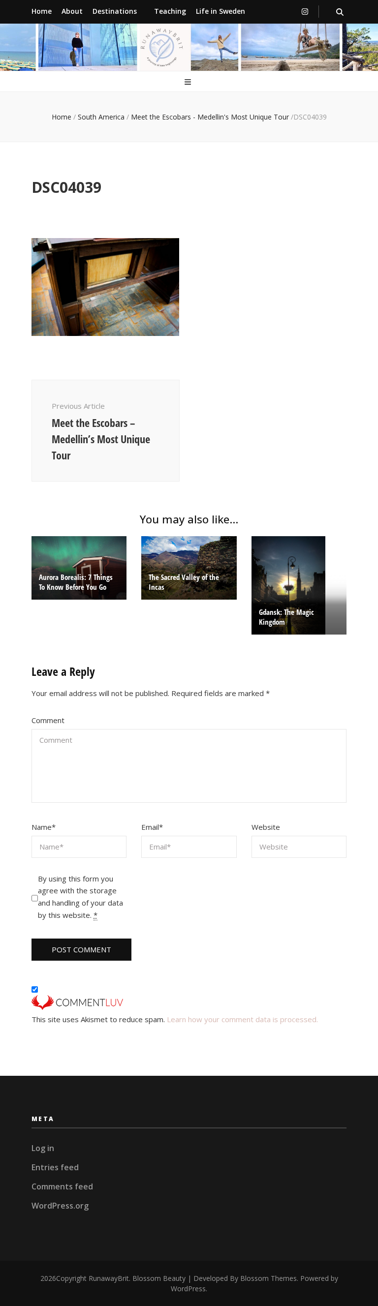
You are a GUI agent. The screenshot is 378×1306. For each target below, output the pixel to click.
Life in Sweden (220, 11)
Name (44, 827)
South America (101, 116)
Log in (43, 1148)
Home (42, 11)
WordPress (188, 1288)
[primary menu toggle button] (189, 82)
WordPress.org (60, 1205)
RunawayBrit (109, 1278)
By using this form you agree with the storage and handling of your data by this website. (80, 897)
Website (266, 827)
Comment (48, 720)
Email (152, 827)
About (72, 11)
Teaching (170, 11)
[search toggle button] (340, 12)
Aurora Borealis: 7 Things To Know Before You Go (76, 582)
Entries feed (55, 1167)
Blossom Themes (268, 1278)
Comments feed (62, 1186)
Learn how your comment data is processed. (242, 1019)
